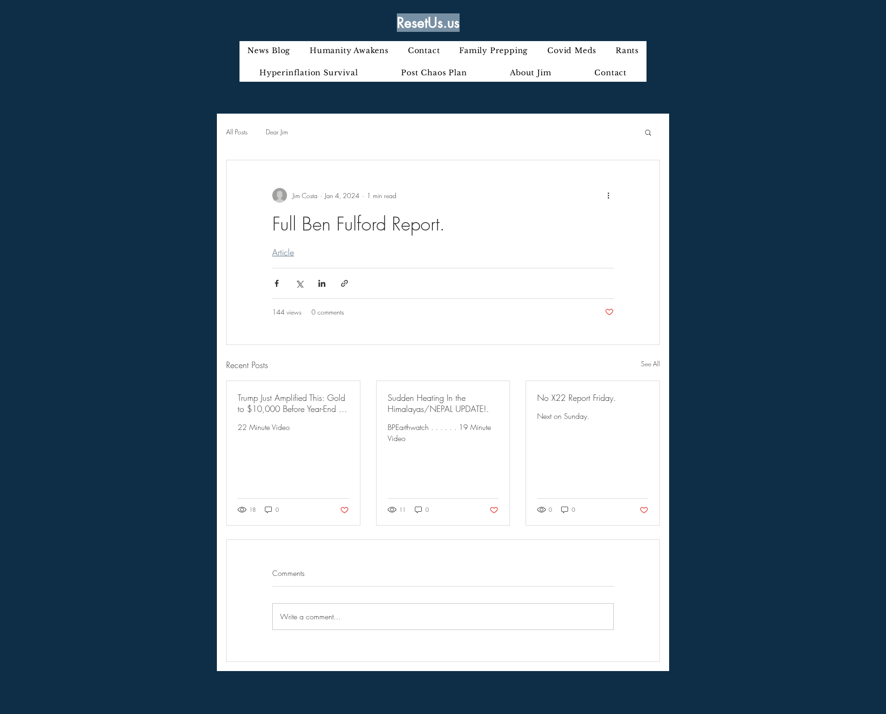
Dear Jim (277, 131)
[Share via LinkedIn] (321, 283)
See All (650, 363)
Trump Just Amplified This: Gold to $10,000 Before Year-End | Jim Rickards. (291, 403)
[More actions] (608, 195)
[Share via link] (344, 283)
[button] (648, 132)
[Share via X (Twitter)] (299, 283)
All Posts (236, 131)
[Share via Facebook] (276, 283)
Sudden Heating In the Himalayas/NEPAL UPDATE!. (438, 403)
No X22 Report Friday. (576, 397)
